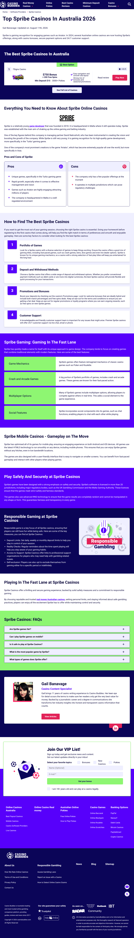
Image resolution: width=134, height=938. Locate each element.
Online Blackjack (97, 818)
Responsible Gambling (49, 865)
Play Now (120, 78)
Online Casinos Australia (14, 809)
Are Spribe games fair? (20, 629)
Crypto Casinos (117, 837)
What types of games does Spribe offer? (28, 659)
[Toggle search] (129, 4)
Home (5, 12)
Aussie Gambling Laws (46, 872)
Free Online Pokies (68, 816)
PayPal (113, 813)
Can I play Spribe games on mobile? (26, 636)
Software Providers (18, 12)
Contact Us (9, 888)
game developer (36, 126)
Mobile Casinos (12, 821)
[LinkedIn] (115, 728)
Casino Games (97, 807)
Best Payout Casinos (14, 816)
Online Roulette (96, 823)
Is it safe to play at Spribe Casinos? (26, 644)
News (79, 864)
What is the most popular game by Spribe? (29, 652)
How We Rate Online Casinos (16, 872)
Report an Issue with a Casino (49, 877)
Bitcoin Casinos (117, 827)
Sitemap (109, 864)
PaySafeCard (116, 832)
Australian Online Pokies (69, 809)
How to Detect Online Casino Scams (52, 882)
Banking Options (119, 807)
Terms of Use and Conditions (16, 877)
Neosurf (114, 818)
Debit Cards (115, 823)
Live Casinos (11, 831)
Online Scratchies (97, 827)
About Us (9, 865)
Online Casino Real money (44, 809)
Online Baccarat (96, 813)
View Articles (50, 716)
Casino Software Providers (16, 826)
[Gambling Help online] (51, 918)
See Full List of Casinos (67, 90)
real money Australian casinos (51, 599)
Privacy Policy (10, 882)
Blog (93, 864)
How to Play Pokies (68, 821)
